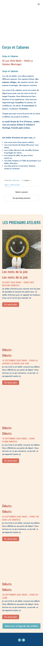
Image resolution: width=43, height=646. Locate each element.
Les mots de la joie (15, 272)
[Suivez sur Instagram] (23, 640)
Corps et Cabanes (10, 56)
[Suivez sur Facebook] (19, 640)
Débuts (7, 350)
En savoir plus (10, 304)
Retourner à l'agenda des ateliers (21, 626)
